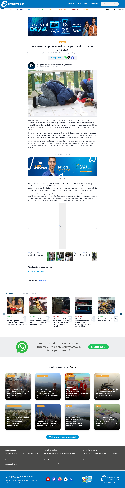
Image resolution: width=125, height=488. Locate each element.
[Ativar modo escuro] (122, 4)
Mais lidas (10, 293)
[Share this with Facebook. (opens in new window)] (72, 57)
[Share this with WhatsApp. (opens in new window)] (65, 57)
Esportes (40, 9)
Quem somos (10, 450)
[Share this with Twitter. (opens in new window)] (68, 57)
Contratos (87, 460)
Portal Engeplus (50, 450)
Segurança (74, 9)
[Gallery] (62, 227)
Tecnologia (85, 9)
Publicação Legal (60, 9)
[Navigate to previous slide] (29, 227)
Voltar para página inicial (62, 437)
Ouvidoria (48, 460)
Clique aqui (98, 347)
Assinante (94, 4)
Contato (8, 460)
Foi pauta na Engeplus (27, 293)
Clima (10, 9)
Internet (71, 4)
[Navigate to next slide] (95, 227)
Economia (19, 9)
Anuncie (107, 9)
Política (29, 9)
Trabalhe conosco (90, 450)
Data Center (82, 4)
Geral (49, 9)
